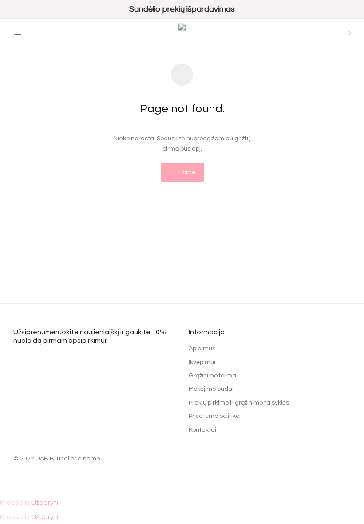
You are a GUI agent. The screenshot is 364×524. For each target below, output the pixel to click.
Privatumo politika (214, 416)
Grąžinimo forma (212, 376)
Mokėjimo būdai (211, 389)
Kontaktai (202, 430)
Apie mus (202, 348)
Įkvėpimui (202, 362)
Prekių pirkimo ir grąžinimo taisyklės (239, 403)
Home (186, 172)
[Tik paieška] (333, 35)
